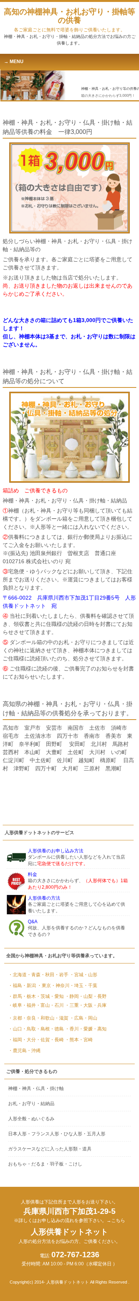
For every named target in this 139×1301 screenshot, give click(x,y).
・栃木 (29, 996)
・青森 (34, 974)
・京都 (15, 1018)
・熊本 (72, 1039)
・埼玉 (76, 985)
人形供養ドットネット (69, 1235)
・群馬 (15, 996)
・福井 (29, 1005)
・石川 (57, 1005)
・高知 (100, 1029)
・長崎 (57, 1039)
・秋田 (47, 974)
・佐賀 (43, 1039)
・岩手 (61, 974)
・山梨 (86, 996)
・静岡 (72, 996)
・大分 (29, 1039)
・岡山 (90, 1018)
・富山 (43, 1005)
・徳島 (57, 1029)
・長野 (100, 996)
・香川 (72, 1029)
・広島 (76, 1018)
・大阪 (86, 1005)
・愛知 (57, 996)
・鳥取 (29, 1029)
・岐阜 (15, 1005)
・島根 (43, 1029)
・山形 (90, 974)
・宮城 (76, 974)
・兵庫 (100, 1005)
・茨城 (43, 996)
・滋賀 (61, 1018)
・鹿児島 (17, 1050)
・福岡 (15, 1039)
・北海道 (17, 974)
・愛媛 (86, 1029)
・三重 (72, 1005)
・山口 (15, 1029)
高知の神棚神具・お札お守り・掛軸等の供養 (69, 20)
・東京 (44, 985)
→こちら (116, 1220)
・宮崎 (86, 1039)
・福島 (15, 985)
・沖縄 (34, 1050)
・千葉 (90, 985)
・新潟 (29, 985)
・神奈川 (60, 985)
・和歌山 (45, 1018)
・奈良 (29, 1018)
